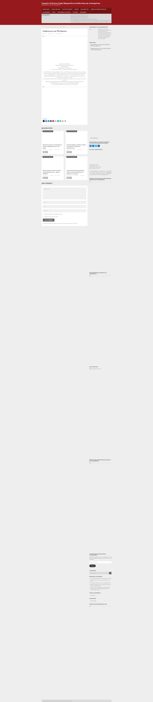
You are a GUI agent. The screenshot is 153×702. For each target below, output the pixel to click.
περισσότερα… (95, 138)
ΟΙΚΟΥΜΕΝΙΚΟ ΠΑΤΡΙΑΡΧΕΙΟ (64, 12)
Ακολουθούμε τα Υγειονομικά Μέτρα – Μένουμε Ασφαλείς (100, 45)
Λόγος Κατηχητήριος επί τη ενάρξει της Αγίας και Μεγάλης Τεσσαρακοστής (84, 19)
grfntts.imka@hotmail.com (94, 168)
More (44, 152)
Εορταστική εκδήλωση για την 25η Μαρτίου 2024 (79, 17)
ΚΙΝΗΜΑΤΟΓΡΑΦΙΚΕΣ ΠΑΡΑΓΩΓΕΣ (98, 9)
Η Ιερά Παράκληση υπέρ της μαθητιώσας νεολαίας (79, 14)
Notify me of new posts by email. (51, 216)
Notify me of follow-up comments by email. (53, 214)
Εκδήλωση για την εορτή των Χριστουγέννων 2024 (79, 16)
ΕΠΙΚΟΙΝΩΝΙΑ (83, 12)
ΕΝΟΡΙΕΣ (76, 9)
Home (43, 27)
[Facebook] (90, 146)
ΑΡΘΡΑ (53, 12)
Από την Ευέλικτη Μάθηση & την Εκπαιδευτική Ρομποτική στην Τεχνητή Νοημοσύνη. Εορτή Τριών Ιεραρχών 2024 (91, 20)
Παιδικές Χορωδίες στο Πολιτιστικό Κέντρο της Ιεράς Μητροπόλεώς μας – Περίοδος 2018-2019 (52, 172)
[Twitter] (96, 146)
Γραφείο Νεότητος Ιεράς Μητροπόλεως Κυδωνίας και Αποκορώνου (71, 3)
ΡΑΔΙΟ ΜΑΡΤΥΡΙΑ (85, 9)
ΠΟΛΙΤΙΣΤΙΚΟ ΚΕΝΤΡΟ (67, 9)
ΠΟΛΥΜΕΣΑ (75, 12)
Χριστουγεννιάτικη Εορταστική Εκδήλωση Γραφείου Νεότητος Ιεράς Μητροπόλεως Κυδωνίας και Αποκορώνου (75, 172)
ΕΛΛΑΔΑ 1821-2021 (56, 9)
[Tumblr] (99, 146)
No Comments (56, 149)
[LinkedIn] (93, 146)
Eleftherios (45, 33)
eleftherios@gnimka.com (104, 174)
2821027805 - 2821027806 (95, 167)
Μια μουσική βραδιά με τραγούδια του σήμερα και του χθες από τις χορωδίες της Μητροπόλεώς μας (76, 146)
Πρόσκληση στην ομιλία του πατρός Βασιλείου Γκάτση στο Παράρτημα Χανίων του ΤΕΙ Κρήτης (52, 146)
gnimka (74, 149)
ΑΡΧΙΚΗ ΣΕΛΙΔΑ (46, 9)
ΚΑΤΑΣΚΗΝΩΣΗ (46, 12)
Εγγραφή (92, 565)
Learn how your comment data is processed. (68, 223)
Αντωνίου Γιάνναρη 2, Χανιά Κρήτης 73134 (94, 165)
